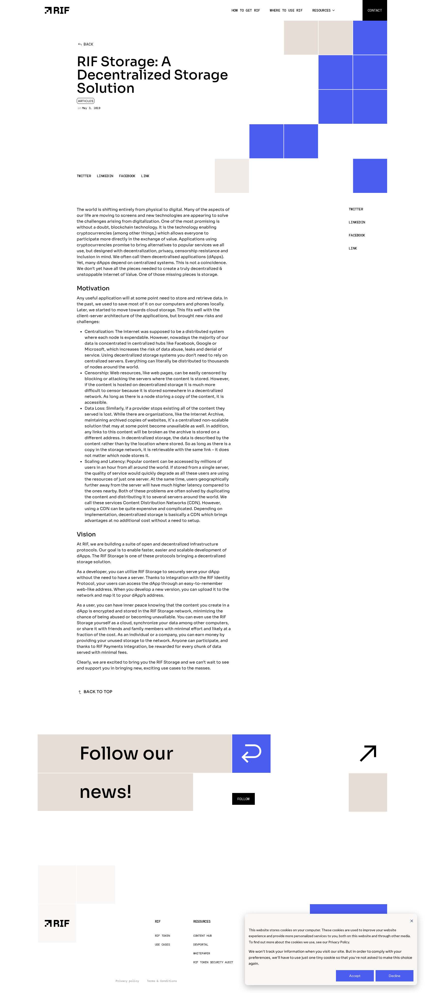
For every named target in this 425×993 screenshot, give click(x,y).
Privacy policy (127, 981)
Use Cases (162, 944)
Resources (321, 10)
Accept (355, 976)
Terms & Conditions (162, 981)
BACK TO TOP (98, 691)
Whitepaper (201, 953)
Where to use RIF (286, 10)
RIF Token (162, 936)
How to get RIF (246, 10)
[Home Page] (57, 10)
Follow (243, 799)
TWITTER (84, 176)
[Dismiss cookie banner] (411, 920)
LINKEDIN (105, 176)
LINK (145, 176)
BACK (88, 44)
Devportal (200, 944)
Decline (394, 976)
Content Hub (202, 936)
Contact (375, 10)
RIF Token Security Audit (213, 962)
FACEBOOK (127, 176)
